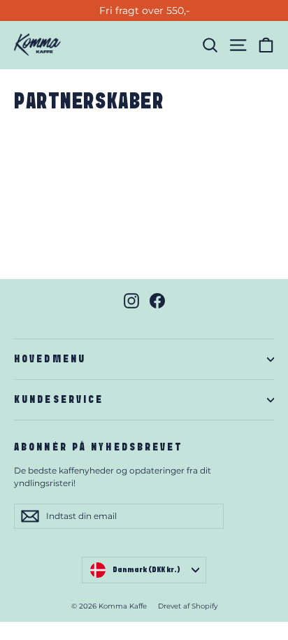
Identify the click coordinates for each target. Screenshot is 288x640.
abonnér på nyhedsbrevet (98, 447)
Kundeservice (58, 399)
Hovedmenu (50, 359)
